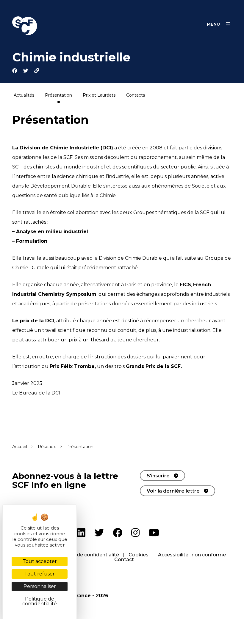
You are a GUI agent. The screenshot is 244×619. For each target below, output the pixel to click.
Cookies (138, 555)
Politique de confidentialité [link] (39, 601)
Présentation (58, 95)
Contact (124, 559)
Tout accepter (40, 561)
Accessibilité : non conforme (192, 555)
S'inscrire (158, 476)
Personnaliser (40, 586)
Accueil (19, 446)
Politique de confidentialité (86, 555)
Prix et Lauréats (99, 95)
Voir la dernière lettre (173, 491)
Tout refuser (39, 574)
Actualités (24, 95)
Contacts (135, 95)
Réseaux (47, 446)
